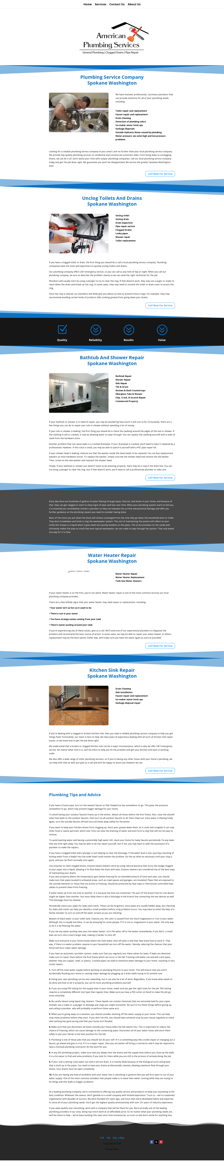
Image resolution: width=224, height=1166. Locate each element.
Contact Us (117, 4)
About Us (134, 4)
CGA (108, 1137)
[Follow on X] (156, 1142)
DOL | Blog (118, 1137)
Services (100, 4)
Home (88, 4)
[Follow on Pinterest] (161, 1142)
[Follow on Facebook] (152, 1142)
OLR (102, 1137)
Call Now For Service (160, 173)
